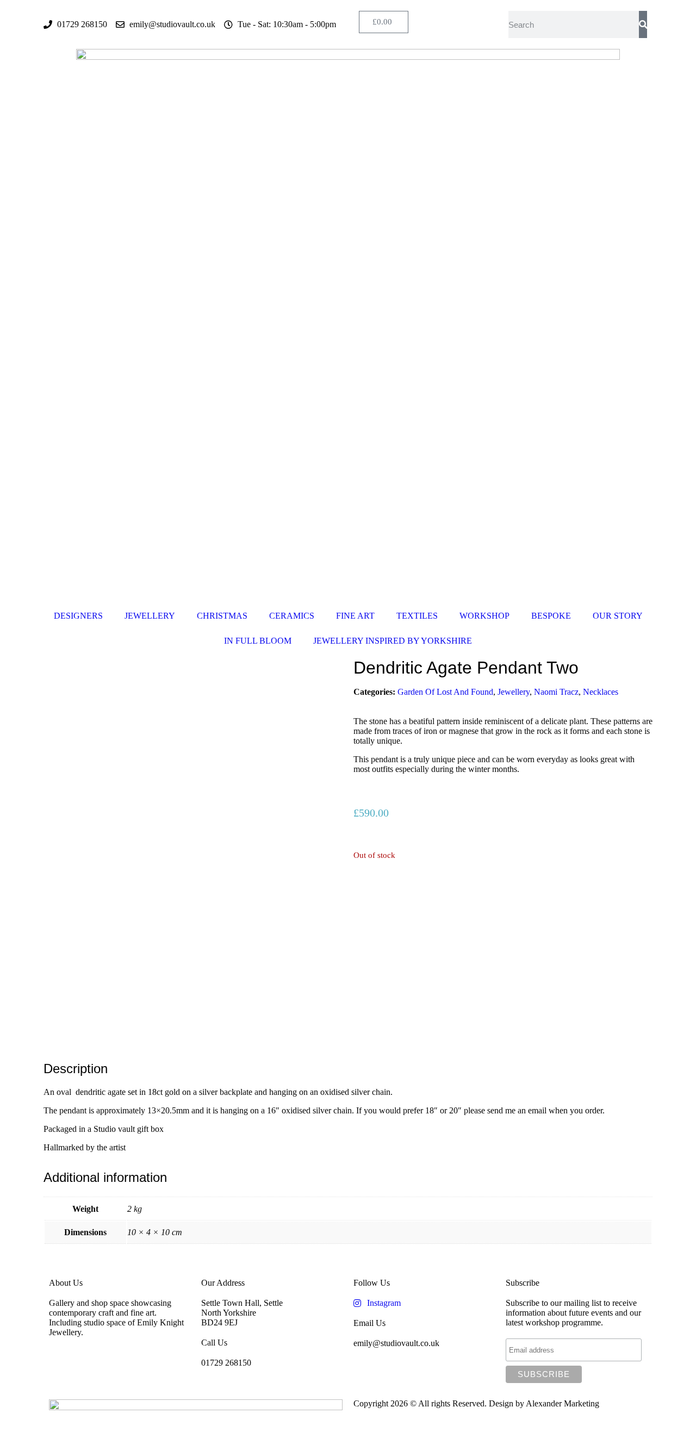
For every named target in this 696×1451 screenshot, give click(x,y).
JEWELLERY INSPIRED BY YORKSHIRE (392, 640)
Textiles (417, 615)
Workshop (484, 615)
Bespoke (551, 615)
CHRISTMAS (222, 615)
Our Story (618, 615)
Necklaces (600, 691)
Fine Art (355, 615)
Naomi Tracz (556, 691)
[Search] (643, 24)
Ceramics (291, 615)
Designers (78, 615)
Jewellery (150, 615)
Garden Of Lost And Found (445, 691)
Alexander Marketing (562, 1403)
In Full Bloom (257, 640)
